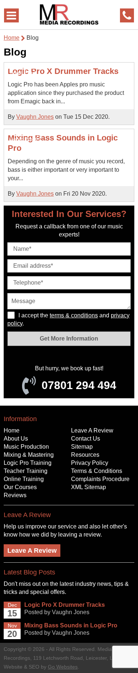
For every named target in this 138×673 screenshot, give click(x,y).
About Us (16, 438)
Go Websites (63, 667)
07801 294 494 (79, 385)
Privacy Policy (89, 463)
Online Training (24, 479)
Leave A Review (92, 430)
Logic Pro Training (28, 463)
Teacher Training (25, 471)
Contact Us (85, 438)
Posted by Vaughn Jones (56, 612)
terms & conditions (74, 315)
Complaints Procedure (100, 479)
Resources (85, 455)
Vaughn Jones (35, 117)
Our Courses (20, 487)
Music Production (26, 447)
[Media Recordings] (69, 15)
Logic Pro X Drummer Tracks (63, 71)
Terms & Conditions (96, 471)
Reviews (15, 495)
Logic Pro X (23, 72)
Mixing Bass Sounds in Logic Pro (70, 625)
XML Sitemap (88, 487)
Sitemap (82, 447)
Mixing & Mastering (29, 455)
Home (12, 38)
